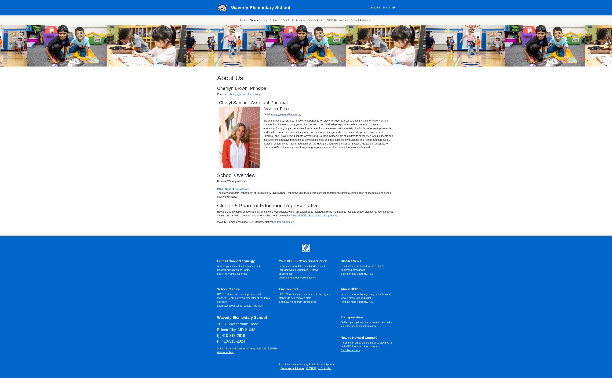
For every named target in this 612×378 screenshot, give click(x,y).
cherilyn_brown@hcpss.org (244, 94)
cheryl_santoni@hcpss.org (286, 114)
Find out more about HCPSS (357, 301)
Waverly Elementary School (260, 7)
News (264, 20)
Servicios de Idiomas (292, 368)
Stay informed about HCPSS (357, 273)
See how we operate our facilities (297, 301)
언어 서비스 (325, 368)
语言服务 (311, 368)
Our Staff (288, 20)
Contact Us (374, 7)
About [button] (253, 20)
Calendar (275, 20)
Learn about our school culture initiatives (240, 305)
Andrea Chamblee (283, 222)
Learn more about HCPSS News (297, 277)
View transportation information (358, 326)
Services (300, 20)
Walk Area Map (225, 352)
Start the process (350, 350)
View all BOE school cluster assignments (314, 215)
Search (386, 7)
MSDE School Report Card (233, 189)
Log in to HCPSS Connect (232, 273)
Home (243, 20)
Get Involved (315, 20)
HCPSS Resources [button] (335, 20)
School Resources (361, 20)
